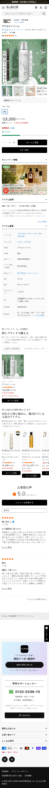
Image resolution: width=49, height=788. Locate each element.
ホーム (4, 616)
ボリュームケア (37, 30)
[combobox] (24, 13)
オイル (27, 30)
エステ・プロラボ (24, 242)
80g (4, 112)
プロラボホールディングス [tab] (34, 349)
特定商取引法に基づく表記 (12, 776)
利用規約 (5, 771)
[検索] (43, 13)
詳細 (12, 128)
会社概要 (28, 776)
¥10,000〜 (13, 616)
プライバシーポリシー (19, 771)
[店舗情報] (36, 7)
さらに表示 (40, 315)
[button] (9, 36)
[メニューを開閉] (3, 7)
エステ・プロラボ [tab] (12, 349)
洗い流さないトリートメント (13, 30)
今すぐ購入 (24, 150)
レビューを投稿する (24, 503)
